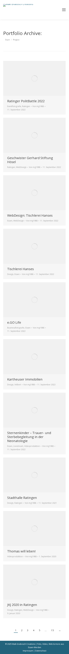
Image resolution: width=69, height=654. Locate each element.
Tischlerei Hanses (20, 269)
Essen (9, 220)
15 (52, 630)
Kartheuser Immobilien (25, 379)
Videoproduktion (32, 446)
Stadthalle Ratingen (22, 498)
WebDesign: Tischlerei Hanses (30, 215)
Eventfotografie (14, 106)
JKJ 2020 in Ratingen (22, 605)
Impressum (28, 650)
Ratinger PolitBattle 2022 (26, 101)
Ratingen (26, 106)
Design (10, 274)
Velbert (17, 384)
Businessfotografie (15, 327)
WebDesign (21, 167)
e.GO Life (14, 322)
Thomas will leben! (21, 551)
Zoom (30, 78)
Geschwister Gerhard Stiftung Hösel (30, 160)
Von (38, 106)
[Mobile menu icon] (64, 10)
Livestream (18, 446)
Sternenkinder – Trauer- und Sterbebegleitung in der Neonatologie (29, 437)
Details (38, 78)
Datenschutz (40, 650)
